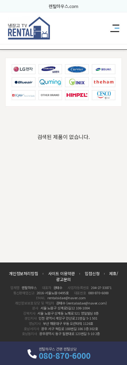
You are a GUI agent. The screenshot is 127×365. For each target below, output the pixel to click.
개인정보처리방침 (23, 273)
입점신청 (92, 273)
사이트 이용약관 (61, 273)
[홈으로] (29, 28)
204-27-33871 (101, 287)
